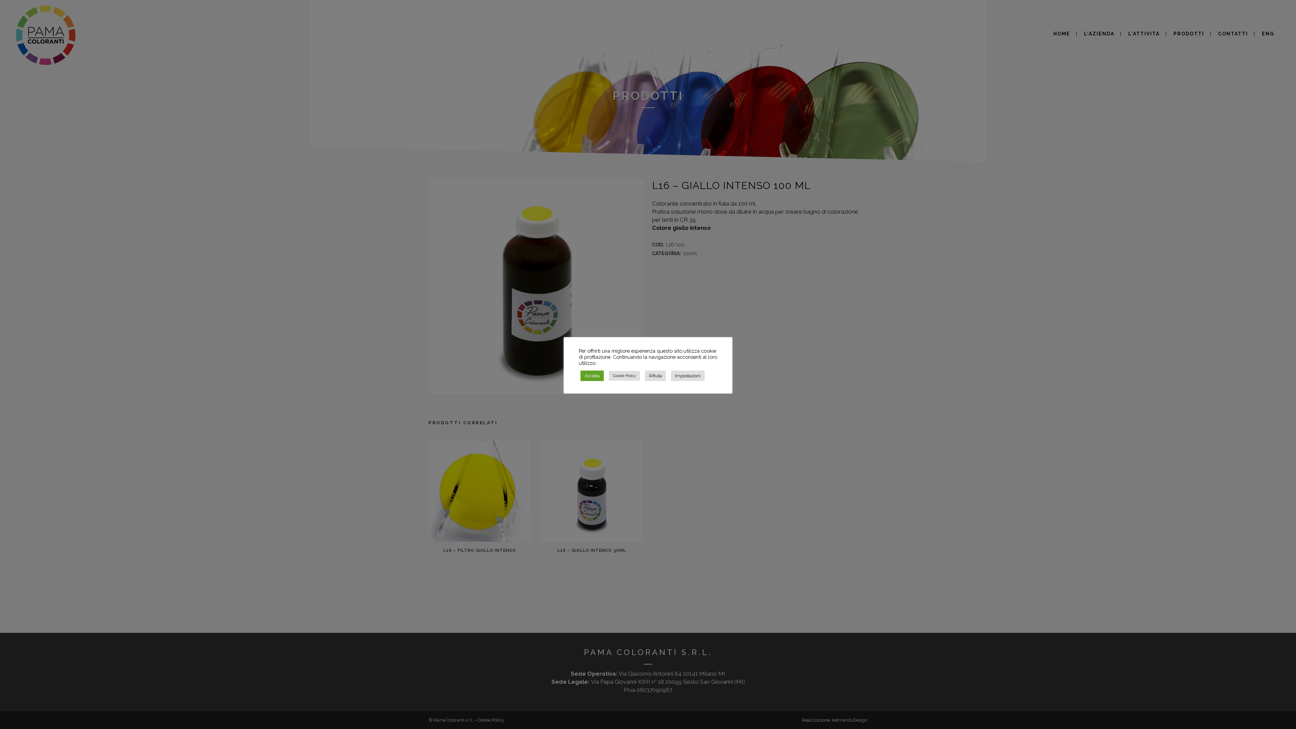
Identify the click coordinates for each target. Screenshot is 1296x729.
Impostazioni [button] (688, 375)
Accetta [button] (592, 375)
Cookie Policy (624, 376)
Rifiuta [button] (655, 375)
